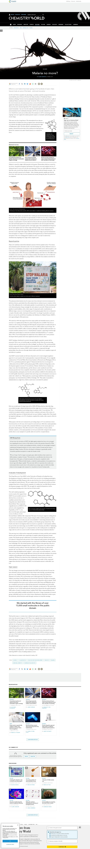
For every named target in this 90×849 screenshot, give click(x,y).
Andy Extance (47, 731)
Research (12, 699)
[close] (56, 81)
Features (45, 69)
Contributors (31, 824)
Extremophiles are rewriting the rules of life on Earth (48, 802)
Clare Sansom (42, 76)
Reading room (25, 27)
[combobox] (35, 14)
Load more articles (33, 739)
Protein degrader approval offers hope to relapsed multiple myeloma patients (48, 726)
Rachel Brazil (15, 784)
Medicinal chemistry (17, 662)
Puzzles (31, 27)
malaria (53, 660)
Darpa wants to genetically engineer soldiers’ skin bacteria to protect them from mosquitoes (16, 727)
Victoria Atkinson (13, 708)
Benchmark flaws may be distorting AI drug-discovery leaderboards (32, 726)
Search (43, 14)
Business (15, 660)
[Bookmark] (42, 84)
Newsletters (16, 27)
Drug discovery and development (35, 660)
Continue (61, 846)
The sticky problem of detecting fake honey (31, 780)
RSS (36, 824)
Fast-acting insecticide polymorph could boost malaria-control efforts (31, 159)
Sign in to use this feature (50, 81)
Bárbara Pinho (48, 806)
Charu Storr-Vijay (30, 732)
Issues (25, 824)
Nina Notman (31, 784)
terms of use (67, 137)
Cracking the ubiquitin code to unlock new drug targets (16, 780)
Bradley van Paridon (46, 708)
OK (10, 841)
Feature (11, 778)
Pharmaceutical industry (29, 662)
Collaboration (22, 660)
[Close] (17, 825)
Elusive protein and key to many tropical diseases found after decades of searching (48, 159)
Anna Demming (31, 808)
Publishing (68, 1)
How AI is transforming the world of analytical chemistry (16, 802)
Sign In (12, 14)
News (11, 723)
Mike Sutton (47, 784)
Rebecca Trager (15, 732)
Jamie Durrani (31, 707)
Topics (21, 824)
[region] (10, 835)
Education (73, 1)
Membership (78, 1)
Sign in (26, 756)
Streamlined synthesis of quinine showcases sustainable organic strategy (16, 159)
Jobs (21, 27)
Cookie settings (10, 844)
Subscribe (23, 14)
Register (17, 14)
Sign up (71, 133)
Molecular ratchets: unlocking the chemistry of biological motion (32, 803)
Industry (47, 660)
